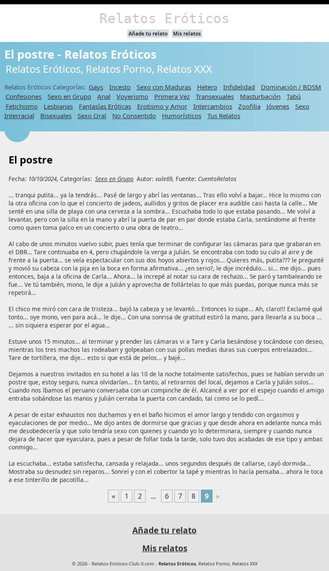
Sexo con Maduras (164, 87)
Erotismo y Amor (162, 106)
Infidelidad (239, 87)
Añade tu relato (148, 33)
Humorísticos (181, 115)
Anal (104, 96)
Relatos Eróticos (164, 18)
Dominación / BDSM (291, 87)
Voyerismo (132, 96)
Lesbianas (58, 106)
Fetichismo (22, 106)
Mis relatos (187, 33)
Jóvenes (277, 106)
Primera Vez (172, 96)
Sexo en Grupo (69, 96)
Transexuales (215, 96)
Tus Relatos (223, 115)
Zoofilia (249, 106)
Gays (96, 87)
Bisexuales (56, 115)
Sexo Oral (92, 115)
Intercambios (212, 106)
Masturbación (260, 96)
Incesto (120, 87)
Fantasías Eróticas (105, 106)
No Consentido (134, 115)
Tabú (294, 96)
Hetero (207, 87)
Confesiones (24, 96)
